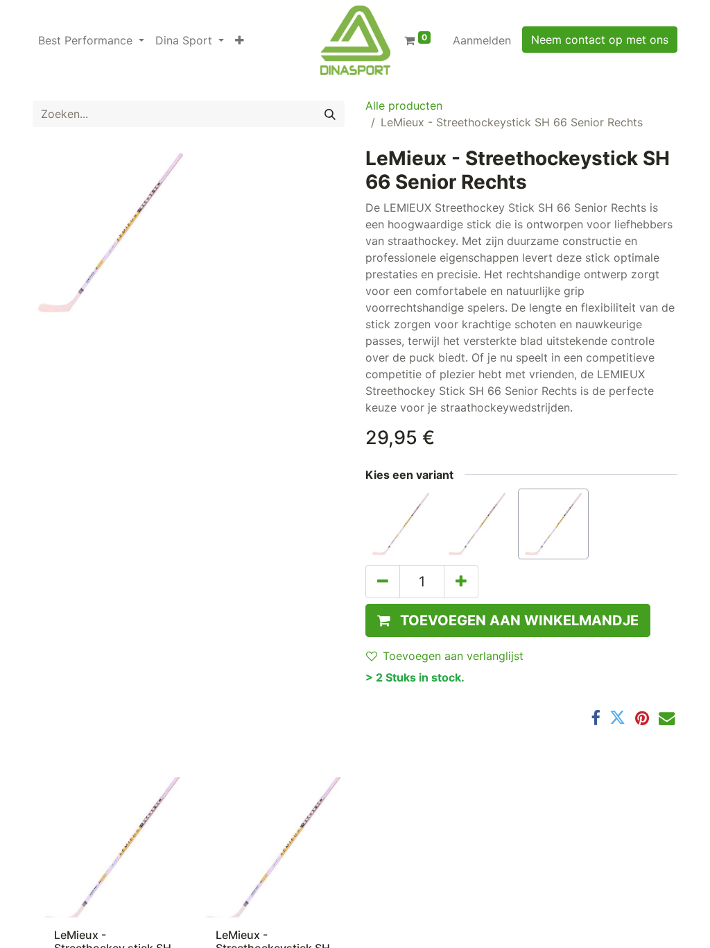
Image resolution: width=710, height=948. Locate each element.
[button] (240, 40)
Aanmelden (482, 40)
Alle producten (403, 105)
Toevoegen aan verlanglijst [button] (453, 656)
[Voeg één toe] (461, 581)
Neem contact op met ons (599, 39)
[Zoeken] (330, 114)
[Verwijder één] (382, 581)
